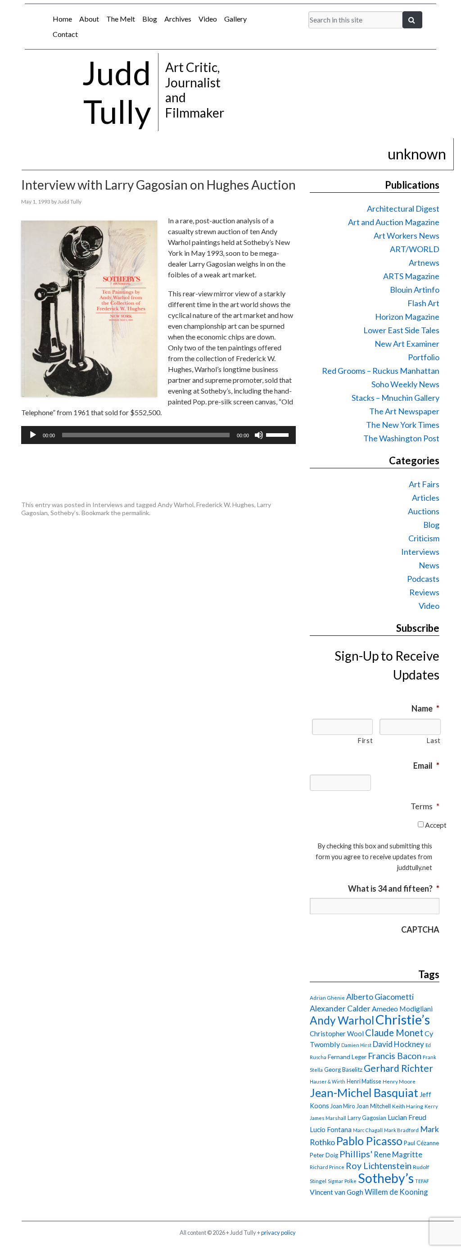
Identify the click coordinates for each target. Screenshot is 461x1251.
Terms (425, 806)
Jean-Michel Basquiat (364, 1092)
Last (433, 740)
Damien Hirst (356, 1045)
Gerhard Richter (398, 1068)
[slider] (278, 434)
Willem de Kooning (396, 1192)
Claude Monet (394, 1032)
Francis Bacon (394, 1056)
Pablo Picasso (369, 1140)
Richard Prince (327, 1167)
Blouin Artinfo (414, 290)
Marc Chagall (368, 1130)
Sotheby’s (64, 513)
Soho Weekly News (405, 384)
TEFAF (422, 1181)
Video (208, 18)
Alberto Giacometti (380, 997)
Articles (425, 498)
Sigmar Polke (342, 1181)
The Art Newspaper (404, 411)
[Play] (32, 435)
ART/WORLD (414, 249)
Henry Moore (399, 1081)
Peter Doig (324, 1155)
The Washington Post (401, 438)
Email (426, 766)
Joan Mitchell (373, 1106)
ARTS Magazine (411, 276)
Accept (436, 824)
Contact (65, 34)
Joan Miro (342, 1106)
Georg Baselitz (343, 1069)
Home (62, 18)
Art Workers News (406, 235)
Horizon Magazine (407, 317)
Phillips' (355, 1153)
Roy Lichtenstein (378, 1165)
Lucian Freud (407, 1117)
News (429, 565)
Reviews (424, 592)
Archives (177, 18)
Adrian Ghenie (327, 998)
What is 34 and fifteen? (393, 888)
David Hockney (398, 1044)
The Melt (120, 18)
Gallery (235, 18)
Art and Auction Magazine (393, 222)
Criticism (423, 538)
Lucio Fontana (331, 1129)
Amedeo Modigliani (402, 1008)
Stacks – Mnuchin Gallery (395, 398)
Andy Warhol (176, 504)
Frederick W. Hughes (225, 504)
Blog (149, 18)
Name (425, 708)
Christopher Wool (337, 1033)
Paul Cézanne (421, 1143)
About (89, 18)
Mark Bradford (401, 1130)
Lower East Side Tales (401, 330)
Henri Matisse (364, 1081)
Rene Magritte (398, 1154)
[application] (158, 435)
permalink (135, 513)
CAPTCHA (420, 929)
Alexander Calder (340, 1008)
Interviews (107, 504)
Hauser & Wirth (327, 1081)
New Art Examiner (407, 344)
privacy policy (278, 1232)
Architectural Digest (403, 208)
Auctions (423, 511)
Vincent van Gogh (336, 1192)
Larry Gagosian (367, 1117)
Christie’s (402, 1019)
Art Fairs (424, 484)
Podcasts (423, 579)
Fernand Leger (347, 1057)
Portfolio (423, 357)
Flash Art (423, 303)
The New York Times (402, 425)
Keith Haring (407, 1106)
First (365, 740)
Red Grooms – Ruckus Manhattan (380, 371)
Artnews (424, 262)
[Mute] (258, 435)
